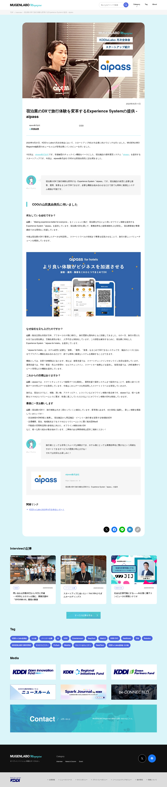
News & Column (70, 761)
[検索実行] (125, 4)
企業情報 (52, 780)
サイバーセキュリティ (83, 645)
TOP (11, 12)
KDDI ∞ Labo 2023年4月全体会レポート (46, 509)
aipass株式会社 (42, 154)
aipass (126, 154)
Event (81, 761)
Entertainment (77, 638)
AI (58, 638)
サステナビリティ (42, 645)
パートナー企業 (46, 638)
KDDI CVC (114, 638)
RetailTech (100, 645)
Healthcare (127, 638)
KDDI (65, 638)
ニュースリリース (66, 780)
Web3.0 (103, 638)
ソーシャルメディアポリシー (122, 780)
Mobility (67, 645)
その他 (34, 638)
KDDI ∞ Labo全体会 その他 (119, 645)
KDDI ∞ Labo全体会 (19, 638)
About (154, 4)
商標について (152, 780)
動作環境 (140, 780)
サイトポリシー (82, 780)
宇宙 (137, 638)
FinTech (56, 645)
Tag (146, 4)
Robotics (147, 638)
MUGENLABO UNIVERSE (21, 645)
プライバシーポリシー (100, 780)
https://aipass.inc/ (71, 480)
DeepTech (91, 638)
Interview (19, 12)
